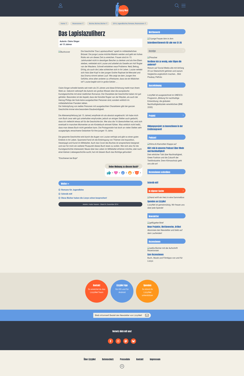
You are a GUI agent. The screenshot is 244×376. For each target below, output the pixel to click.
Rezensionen (77, 23)
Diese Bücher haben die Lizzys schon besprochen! (84, 198)
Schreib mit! (66, 194)
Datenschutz (108, 359)
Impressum (155, 359)
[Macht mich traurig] (122, 172)
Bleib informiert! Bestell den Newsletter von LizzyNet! (118, 315)
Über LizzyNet (90, 359)
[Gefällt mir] (108, 172)
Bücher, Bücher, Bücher (97, 23)
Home (63, 23)
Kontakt (139, 359)
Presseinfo (125, 359)
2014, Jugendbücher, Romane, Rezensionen (128, 23)
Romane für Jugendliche (72, 190)
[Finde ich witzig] (129, 172)
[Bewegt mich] (115, 172)
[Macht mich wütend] (136, 172)
